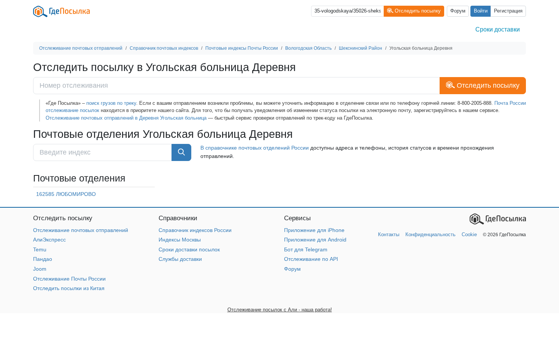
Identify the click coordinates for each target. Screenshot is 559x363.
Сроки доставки (497, 29)
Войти (481, 11)
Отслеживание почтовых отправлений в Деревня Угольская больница (126, 118)
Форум (457, 11)
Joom (39, 269)
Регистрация (508, 11)
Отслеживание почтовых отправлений (80, 230)
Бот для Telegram (305, 249)
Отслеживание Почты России (69, 279)
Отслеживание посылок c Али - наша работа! (279, 309)
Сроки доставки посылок (189, 249)
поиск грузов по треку (111, 103)
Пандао (42, 259)
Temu (39, 249)
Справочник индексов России (195, 230)
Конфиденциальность (430, 234)
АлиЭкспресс (49, 240)
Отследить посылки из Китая (69, 288)
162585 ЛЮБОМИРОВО (66, 194)
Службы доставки (180, 259)
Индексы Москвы (180, 240)
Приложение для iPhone (314, 230)
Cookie (469, 234)
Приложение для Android (315, 240)
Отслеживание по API (311, 259)
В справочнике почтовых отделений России (254, 148)
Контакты (388, 234)
